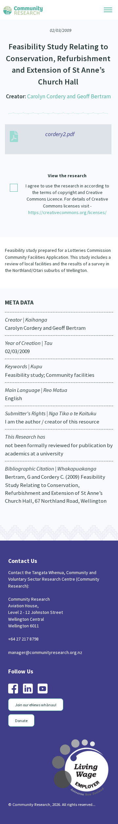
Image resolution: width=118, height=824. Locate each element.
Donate (21, 720)
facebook (13, 688)
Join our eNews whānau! (35, 704)
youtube (43, 688)
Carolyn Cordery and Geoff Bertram (69, 96)
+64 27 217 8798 (23, 639)
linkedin (28, 688)
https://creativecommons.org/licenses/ (67, 212)
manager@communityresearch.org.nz (45, 652)
